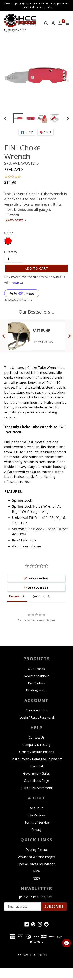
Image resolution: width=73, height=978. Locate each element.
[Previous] (4, 335)
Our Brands (36, 669)
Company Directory (36, 745)
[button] (66, 944)
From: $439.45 (43, 342)
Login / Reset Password (36, 717)
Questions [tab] (38, 596)
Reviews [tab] (14, 596)
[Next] (69, 335)
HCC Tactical (38, 955)
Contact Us (37, 737)
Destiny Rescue (37, 849)
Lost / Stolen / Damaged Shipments (36, 759)
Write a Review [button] (38, 578)
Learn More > (15, 220)
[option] (18, 118)
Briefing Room (36, 690)
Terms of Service (36, 822)
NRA (36, 871)
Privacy (36, 829)
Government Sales (36, 773)
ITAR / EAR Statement (36, 788)
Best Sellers (36, 683)
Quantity (10, 252)
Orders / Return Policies (36, 752)
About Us (36, 808)
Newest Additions (36, 676)
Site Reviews (37, 815)
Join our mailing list (35, 897)
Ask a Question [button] (38, 587)
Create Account (37, 710)
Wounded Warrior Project (36, 857)
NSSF (36, 878)
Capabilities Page (36, 780)
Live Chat (36, 766)
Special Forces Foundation (36, 864)
